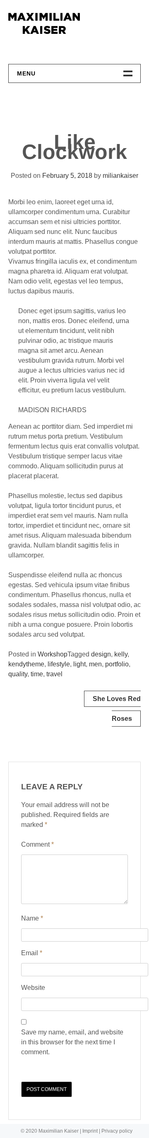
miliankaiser (120, 175)
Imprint (90, 1131)
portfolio (117, 664)
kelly (120, 654)
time (37, 674)
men (95, 664)
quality (17, 674)
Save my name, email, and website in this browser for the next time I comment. (72, 1042)
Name (32, 918)
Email (31, 952)
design (101, 654)
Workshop (52, 654)
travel (54, 674)
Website (33, 987)
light (79, 664)
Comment (37, 844)
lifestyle (59, 664)
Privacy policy (116, 1131)
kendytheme (26, 664)
